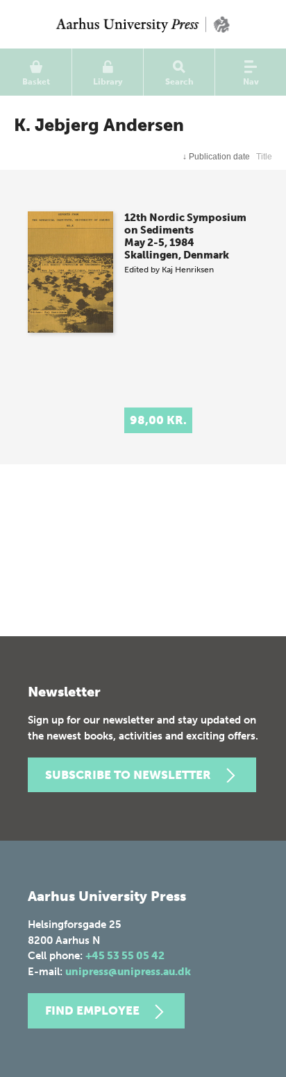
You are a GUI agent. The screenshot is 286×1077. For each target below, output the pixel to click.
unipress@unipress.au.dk (128, 971)
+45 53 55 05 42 (125, 955)
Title (264, 156)
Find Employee (92, 1010)
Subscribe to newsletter (128, 775)
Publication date (216, 156)
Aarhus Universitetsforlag (143, 24)
